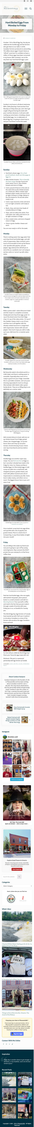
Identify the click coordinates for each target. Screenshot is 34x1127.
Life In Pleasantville (19, 1123)
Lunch (11, 664)
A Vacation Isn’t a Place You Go (12, 979)
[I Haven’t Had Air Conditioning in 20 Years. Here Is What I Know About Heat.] (25, 1095)
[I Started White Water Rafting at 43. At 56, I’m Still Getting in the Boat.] (9, 1079)
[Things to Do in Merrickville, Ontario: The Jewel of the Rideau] (9, 1095)
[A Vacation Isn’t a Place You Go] (25, 1079)
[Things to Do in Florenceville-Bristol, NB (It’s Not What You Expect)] (25, 1111)
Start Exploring (17, 869)
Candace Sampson (10, 38)
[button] (7, 746)
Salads (20, 664)
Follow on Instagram (17, 779)
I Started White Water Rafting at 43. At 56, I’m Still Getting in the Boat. (17, 945)
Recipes (16, 664)
